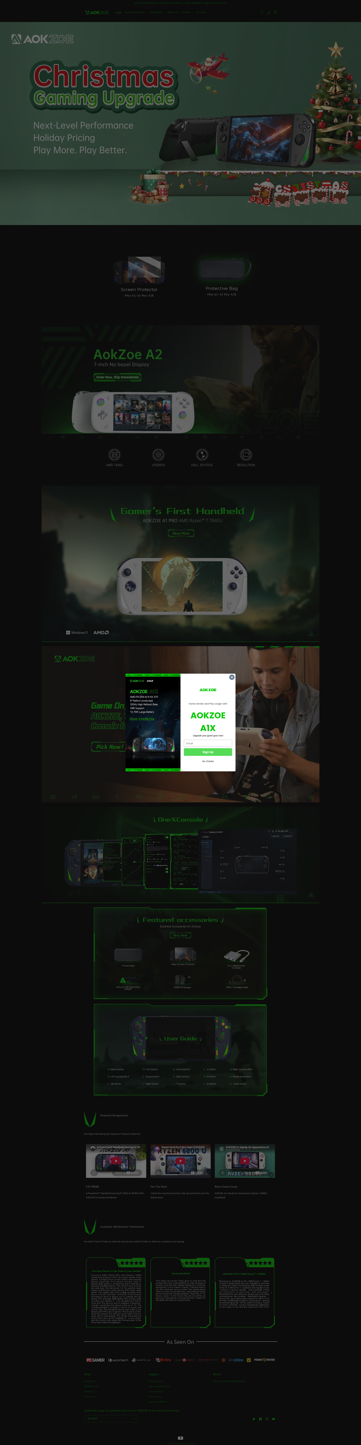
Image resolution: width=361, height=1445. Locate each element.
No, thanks (208, 761)
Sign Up (207, 752)
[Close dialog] (231, 677)
